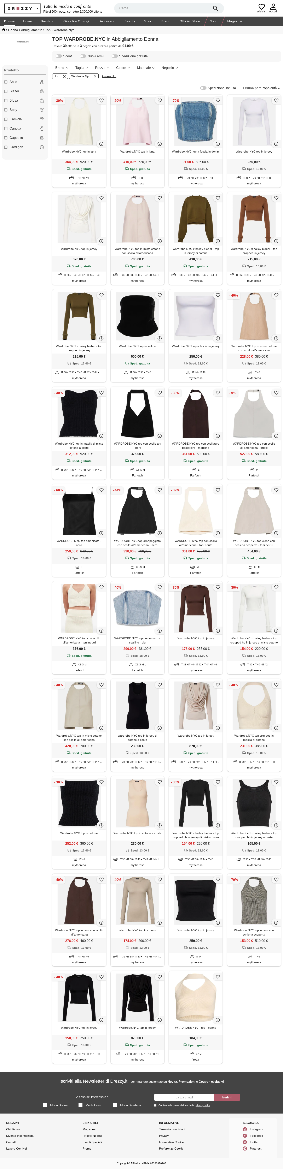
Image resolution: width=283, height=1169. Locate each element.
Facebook (256, 1135)
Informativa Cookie (171, 1142)
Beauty (130, 21)
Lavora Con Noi (16, 1148)
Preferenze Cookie (171, 1148)
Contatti (11, 1142)
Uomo (27, 21)
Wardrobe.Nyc (80, 76)
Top (56, 76)
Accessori (107, 21)
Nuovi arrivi (95, 56)
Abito (13, 82)
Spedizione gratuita (133, 56)
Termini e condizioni (172, 1129)
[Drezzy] (22, 8)
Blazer (14, 91)
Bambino (47, 21)
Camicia (16, 119)
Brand (166, 21)
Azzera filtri (109, 76)
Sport (148, 21)
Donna (9, 21)
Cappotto (16, 138)
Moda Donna (59, 1105)
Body (13, 110)
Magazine (234, 21)
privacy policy (202, 1105)
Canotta (15, 128)
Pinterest (255, 1148)
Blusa (14, 100)
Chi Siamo (13, 1129)
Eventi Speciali (92, 1142)
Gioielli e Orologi (76, 21)
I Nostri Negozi (92, 1135)
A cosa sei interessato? (92, 1097)
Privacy (164, 1135)
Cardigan (16, 147)
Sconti (68, 56)
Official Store (190, 21)
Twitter (254, 1142)
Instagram (256, 1129)
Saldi (214, 21)
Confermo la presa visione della (184, 1105)
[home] (3, 29)
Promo (87, 1148)
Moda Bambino (130, 1105)
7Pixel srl (136, 1163)
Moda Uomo (94, 1105)
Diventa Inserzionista (20, 1135)
